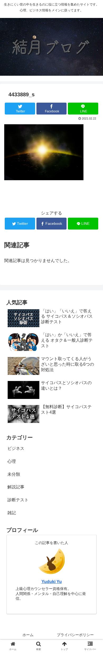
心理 (11, 461)
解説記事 (15, 487)
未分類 (13, 474)
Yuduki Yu (51, 581)
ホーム (28, 635)
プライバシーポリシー (75, 635)
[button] (92, 507)
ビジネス (15, 448)
